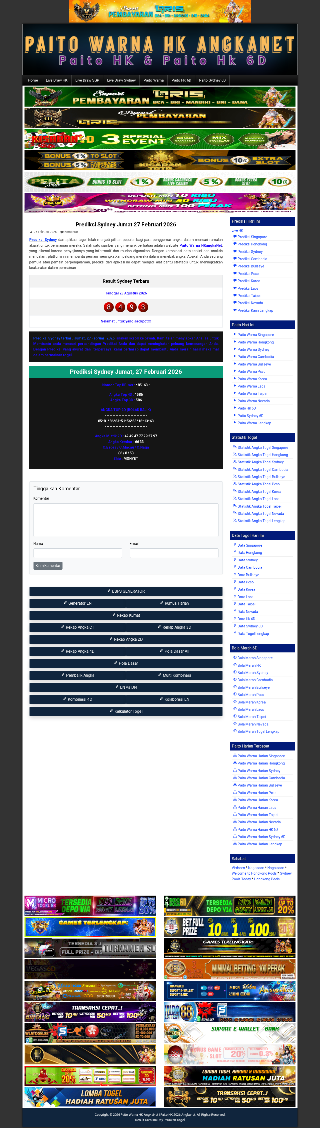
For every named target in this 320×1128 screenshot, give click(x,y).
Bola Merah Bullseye (253, 687)
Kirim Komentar (48, 566)
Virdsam (238, 868)
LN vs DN (128, 687)
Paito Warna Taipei (252, 394)
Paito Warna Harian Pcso (256, 793)
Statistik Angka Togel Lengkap (261, 521)
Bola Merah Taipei (251, 717)
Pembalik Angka (79, 675)
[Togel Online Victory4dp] (90, 927)
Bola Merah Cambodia (255, 680)
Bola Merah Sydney (252, 673)
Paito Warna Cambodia (255, 357)
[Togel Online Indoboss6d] (230, 906)
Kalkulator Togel (128, 711)
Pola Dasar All (176, 651)
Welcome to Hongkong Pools (254, 873)
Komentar (71, 232)
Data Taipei (246, 604)
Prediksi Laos (247, 288)
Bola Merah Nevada (252, 724)
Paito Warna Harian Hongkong (261, 763)
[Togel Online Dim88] (160, 97)
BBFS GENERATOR (128, 591)
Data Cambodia (249, 567)
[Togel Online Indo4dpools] (90, 1097)
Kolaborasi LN (176, 699)
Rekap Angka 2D (128, 639)
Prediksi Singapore (252, 237)
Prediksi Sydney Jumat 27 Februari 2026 (126, 224)
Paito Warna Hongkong (255, 342)
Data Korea (246, 589)
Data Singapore (249, 545)
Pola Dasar (128, 663)
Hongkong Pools (267, 879)
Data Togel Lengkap (253, 634)
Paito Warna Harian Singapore (261, 756)
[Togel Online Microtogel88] (90, 906)
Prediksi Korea (248, 281)
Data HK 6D (246, 619)
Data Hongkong (249, 553)
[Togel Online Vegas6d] (90, 970)
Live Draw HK (57, 80)
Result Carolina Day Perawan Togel (160, 1120)
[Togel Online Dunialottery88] (230, 970)
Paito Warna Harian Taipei (257, 815)
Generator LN (80, 603)
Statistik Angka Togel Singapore (262, 448)
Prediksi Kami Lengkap (255, 310)
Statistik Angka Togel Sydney (260, 462)
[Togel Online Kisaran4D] (160, 139)
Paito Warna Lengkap (254, 423)
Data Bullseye (248, 575)
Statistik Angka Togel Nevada (260, 514)
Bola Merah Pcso (250, 695)
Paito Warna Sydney (253, 349)
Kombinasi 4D (79, 699)
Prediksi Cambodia (252, 259)
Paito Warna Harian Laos (256, 808)
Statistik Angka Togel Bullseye (261, 477)
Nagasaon (256, 868)
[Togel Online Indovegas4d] (230, 1097)
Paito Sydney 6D (212, 80)
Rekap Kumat (128, 615)
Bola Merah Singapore (255, 658)
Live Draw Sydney (121, 80)
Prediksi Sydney (43, 240)
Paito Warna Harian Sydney (258, 771)
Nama (38, 544)
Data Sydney (247, 560)
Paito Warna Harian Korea (257, 800)
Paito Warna (154, 80)
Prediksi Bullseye (250, 266)
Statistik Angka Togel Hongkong (262, 455)
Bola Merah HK (249, 665)
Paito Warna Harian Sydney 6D (261, 837)
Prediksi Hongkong (252, 244)
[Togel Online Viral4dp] (160, 203)
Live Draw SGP (87, 80)
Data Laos (245, 597)
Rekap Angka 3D (176, 627)
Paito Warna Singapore (255, 335)
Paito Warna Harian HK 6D (257, 830)
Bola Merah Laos (250, 709)
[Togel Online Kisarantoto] (160, 161)
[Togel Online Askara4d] (90, 991)
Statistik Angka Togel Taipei (259, 506)
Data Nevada (247, 612)
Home (33, 80)
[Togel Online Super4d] (160, 118)
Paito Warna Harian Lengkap (259, 844)
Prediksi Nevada (250, 303)
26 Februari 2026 (45, 232)
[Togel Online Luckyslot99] (230, 927)
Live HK (237, 230)
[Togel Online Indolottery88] (230, 1012)
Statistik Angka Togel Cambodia (262, 470)
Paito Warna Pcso (251, 371)
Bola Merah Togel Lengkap (258, 731)
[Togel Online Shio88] (230, 1076)
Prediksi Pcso (248, 274)
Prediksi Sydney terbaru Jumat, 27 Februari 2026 (73, 338)
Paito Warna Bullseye (254, 364)
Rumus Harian (176, 603)
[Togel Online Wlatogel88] (90, 1033)
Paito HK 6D (181, 80)
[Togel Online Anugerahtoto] (230, 991)
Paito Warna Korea (252, 379)
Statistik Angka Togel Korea (259, 492)
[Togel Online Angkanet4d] (230, 1033)
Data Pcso (245, 582)
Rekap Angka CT (79, 627)
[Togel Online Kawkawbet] (90, 948)
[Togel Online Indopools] (230, 1055)
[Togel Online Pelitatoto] (160, 182)
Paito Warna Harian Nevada (259, 822)
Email (134, 544)
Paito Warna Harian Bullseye (259, 785)
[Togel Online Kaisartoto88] (90, 1076)
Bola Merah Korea (251, 702)
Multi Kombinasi (176, 675)
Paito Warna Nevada (253, 401)
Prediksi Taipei (248, 296)
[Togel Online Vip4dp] (230, 948)
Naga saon (276, 868)
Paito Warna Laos (251, 386)
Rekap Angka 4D (79, 651)
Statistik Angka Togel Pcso (258, 484)
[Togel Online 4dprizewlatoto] (90, 1055)
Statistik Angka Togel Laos (258, 499)
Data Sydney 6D (250, 626)
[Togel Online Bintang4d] (90, 1012)
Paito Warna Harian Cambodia (261, 778)
